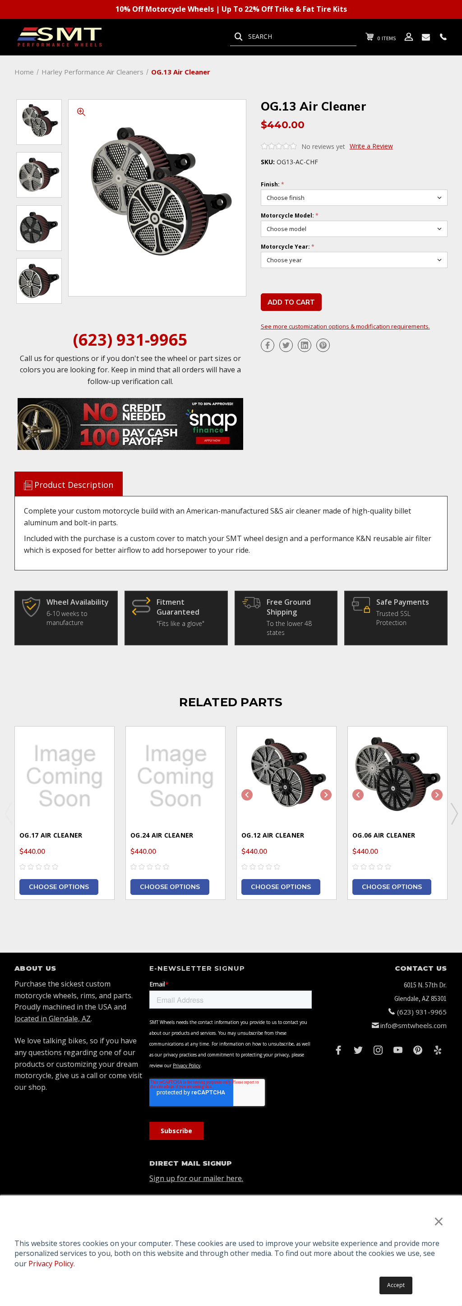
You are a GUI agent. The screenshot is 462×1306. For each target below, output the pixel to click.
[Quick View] (96, 744)
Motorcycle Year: (287, 247)
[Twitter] (286, 345)
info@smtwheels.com (413, 1025)
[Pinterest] (323, 345)
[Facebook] (267, 345)
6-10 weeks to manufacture (67, 618)
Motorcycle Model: (290, 215)
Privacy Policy (51, 1264)
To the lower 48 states (289, 628)
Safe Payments (402, 602)
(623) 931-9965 (130, 340)
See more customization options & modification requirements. (345, 326)
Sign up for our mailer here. (196, 1178)
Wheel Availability (77, 602)
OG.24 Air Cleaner (161, 835)
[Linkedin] (304, 345)
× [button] (439, 1221)
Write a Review (371, 146)
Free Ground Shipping (289, 607)
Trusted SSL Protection (393, 618)
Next (453, 813)
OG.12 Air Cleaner (272, 835)
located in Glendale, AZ (52, 1018)
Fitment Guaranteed (178, 607)
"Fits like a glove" (180, 623)
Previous (8, 813)
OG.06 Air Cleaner (383, 835)
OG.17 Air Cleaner (50, 835)
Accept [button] (396, 1285)
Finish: (272, 184)
